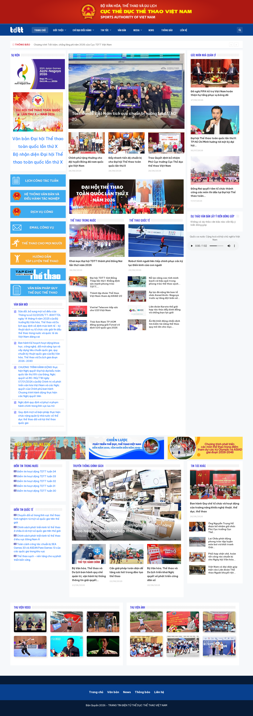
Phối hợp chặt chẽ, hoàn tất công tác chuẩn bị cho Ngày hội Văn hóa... (222, 556)
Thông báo (142, 692)
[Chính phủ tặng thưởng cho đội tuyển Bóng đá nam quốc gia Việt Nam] (86, 143)
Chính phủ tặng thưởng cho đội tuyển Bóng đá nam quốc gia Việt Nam (85, 161)
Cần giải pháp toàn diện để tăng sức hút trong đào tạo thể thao (126, 572)
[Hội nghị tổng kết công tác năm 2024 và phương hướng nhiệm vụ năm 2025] (103, 613)
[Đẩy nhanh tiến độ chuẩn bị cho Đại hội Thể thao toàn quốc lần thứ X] (126, 143)
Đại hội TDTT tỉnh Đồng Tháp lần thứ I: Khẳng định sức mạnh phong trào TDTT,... (105, 282)
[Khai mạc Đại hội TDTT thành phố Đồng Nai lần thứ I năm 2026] (97, 240)
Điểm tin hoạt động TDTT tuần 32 (36, 481)
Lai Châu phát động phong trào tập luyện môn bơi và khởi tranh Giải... (220, 543)
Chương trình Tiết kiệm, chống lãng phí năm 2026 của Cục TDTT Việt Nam (73, 44)
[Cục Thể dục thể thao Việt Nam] (16, 30)
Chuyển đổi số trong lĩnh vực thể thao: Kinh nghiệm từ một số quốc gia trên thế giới (37, 519)
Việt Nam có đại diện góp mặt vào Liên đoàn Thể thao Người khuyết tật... (222, 569)
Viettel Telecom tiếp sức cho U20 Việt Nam (104, 309)
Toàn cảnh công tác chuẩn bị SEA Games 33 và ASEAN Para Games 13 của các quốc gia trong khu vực (37, 548)
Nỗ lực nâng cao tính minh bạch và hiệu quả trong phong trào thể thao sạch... (164, 280)
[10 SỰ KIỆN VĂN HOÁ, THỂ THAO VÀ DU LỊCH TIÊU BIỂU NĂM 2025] (103, 637)
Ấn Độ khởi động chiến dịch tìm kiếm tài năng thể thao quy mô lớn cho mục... (164, 324)
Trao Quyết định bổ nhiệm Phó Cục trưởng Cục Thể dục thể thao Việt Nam (165, 161)
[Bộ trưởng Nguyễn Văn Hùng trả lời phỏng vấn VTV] (30, 613)
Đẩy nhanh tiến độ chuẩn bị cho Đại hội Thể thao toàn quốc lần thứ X (125, 161)
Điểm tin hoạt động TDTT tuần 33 (36, 476)
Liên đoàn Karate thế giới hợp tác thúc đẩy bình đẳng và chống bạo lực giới (165, 309)
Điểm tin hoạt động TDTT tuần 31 (36, 486)
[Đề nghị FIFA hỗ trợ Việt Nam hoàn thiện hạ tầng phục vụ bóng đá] (215, 59)
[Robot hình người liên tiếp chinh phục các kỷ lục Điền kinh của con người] (156, 240)
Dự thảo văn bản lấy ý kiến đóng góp (212, 216)
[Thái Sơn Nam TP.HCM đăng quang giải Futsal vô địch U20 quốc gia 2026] (78, 325)
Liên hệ (159, 692)
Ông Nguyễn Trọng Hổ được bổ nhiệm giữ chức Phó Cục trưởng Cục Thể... (221, 528)
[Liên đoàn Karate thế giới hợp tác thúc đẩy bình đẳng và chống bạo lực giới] (137, 310)
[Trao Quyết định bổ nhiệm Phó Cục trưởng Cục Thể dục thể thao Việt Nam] (166, 143)
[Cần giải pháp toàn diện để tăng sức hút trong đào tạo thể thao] (126, 554)
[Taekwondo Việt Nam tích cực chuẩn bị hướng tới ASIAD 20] (126, 91)
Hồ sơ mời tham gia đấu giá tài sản (33, 44)
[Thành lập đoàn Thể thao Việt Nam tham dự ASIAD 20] (78, 296)
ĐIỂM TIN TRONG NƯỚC (26, 466)
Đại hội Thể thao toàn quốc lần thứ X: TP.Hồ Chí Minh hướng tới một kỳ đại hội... (214, 142)
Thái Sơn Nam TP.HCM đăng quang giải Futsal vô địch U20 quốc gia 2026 (105, 324)
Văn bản (113, 692)
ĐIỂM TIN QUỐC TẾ (23, 510)
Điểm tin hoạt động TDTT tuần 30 (36, 490)
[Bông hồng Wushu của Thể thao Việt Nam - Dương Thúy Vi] (30, 637)
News (127, 692)
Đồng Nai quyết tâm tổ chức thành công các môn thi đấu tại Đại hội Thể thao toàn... (213, 192)
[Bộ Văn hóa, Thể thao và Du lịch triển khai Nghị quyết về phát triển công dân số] (164, 554)
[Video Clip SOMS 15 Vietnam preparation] (66, 613)
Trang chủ (96, 692)
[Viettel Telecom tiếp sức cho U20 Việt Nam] (78, 311)
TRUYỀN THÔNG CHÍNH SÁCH (88, 466)
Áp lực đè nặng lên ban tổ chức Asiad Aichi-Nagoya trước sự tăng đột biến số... (164, 295)
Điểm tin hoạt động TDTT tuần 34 (36, 471)
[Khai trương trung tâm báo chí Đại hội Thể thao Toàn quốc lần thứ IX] (66, 637)
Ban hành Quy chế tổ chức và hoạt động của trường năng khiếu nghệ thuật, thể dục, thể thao (214, 507)
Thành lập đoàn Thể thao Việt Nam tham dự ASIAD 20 (106, 294)
